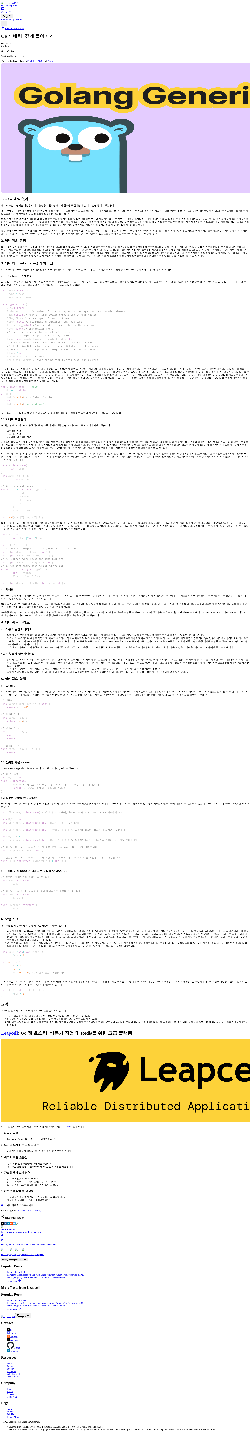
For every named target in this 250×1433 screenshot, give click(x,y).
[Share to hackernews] (23, 1224)
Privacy (10, 1411)
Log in (4, 19)
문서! (4, 1205)
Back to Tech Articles (14, 28)
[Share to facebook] (5, 1224)
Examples (11, 1371)
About (10, 1391)
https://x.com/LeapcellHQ (29, 1210)
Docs (3, 5)
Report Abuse (13, 1417)
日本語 (38, 61)
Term (9, 1409)
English (30, 61)
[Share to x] (2, 1224)
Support (10, 1369)
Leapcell (9, 1033)
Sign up (15, 19)
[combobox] (7, 16)
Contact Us (12, 1397)
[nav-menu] (4, 23)
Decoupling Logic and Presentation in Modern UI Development (36, 1277)
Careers (10, 1394)
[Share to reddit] (11, 1224)
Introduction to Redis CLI (19, 1272)
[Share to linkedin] (8, 1224)
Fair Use (11, 1414)
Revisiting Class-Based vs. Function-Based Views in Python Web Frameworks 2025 (45, 1275)
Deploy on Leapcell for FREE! (14, 1260)
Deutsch (51, 61)
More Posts (12, 1281)
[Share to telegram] (14, 1224)
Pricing (9, 5)
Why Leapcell (13, 1374)
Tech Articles (13, 1376)
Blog (14, 5)
